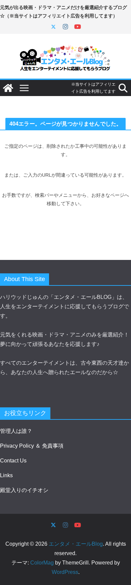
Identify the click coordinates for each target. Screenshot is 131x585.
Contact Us (13, 460)
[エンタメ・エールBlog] (8, 88)
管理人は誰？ (16, 431)
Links (6, 475)
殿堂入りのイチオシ (24, 490)
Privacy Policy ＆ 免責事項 (31, 446)
